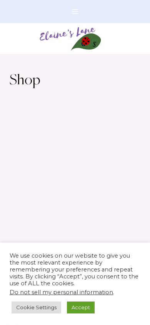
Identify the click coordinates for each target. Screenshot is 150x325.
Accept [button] (81, 307)
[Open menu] (75, 11)
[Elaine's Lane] (75, 38)
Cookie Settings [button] (36, 307)
